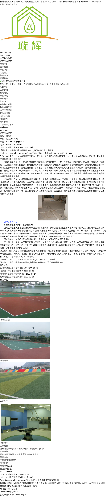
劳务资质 (40, 448)
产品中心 (4, 69)
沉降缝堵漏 (5, 115)
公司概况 (4, 448)
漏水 (20, 256)
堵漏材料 (4, 118)
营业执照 (12, 448)
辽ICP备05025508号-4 (16, 494)
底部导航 (4, 463)
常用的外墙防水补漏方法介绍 (12, 273)
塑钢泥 (3, 101)
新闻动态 (4, 75)
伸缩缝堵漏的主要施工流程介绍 (13, 268)
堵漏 (16, 256)
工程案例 (4, 89)
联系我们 (4, 78)
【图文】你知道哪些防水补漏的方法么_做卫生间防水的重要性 (42, 84)
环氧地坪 (4, 98)
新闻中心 (4, 457)
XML (10, 465)
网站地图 (4, 465)
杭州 (15, 488)
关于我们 (4, 66)
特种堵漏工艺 (6, 107)
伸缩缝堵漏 (5, 112)
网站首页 (4, 63)
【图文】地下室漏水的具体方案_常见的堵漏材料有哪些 (31, 259)
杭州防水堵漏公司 (42, 1)
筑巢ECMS (15, 491)
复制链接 (30, 480)
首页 (12, 84)
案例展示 (4, 72)
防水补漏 (4, 121)
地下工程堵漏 (6, 110)
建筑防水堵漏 (6, 104)
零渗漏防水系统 (7, 124)
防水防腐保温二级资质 (26, 448)
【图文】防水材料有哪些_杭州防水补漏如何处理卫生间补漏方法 (35, 262)
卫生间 (26, 256)
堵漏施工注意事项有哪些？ (11, 271)
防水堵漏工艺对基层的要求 (11, 276)
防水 (12, 256)
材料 (31, 256)
